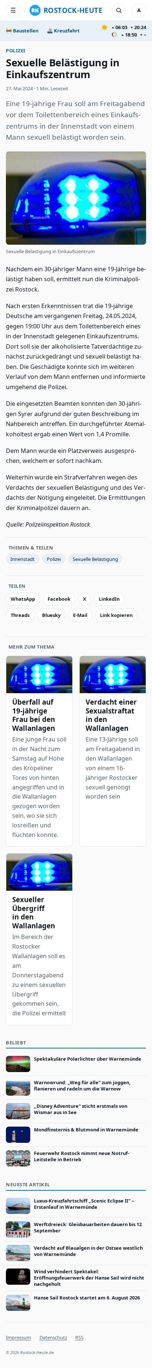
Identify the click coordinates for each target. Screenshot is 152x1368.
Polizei (15, 50)
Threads (20, 615)
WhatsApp (23, 599)
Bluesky (51, 615)
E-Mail (80, 615)
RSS (79, 1337)
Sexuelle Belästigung (95, 559)
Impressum (18, 1337)
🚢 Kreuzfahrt (63, 30)
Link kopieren (116, 615)
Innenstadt (22, 559)
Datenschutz (53, 1337)
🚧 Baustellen (22, 30)
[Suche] (119, 10)
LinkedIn (109, 599)
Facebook (59, 599)
